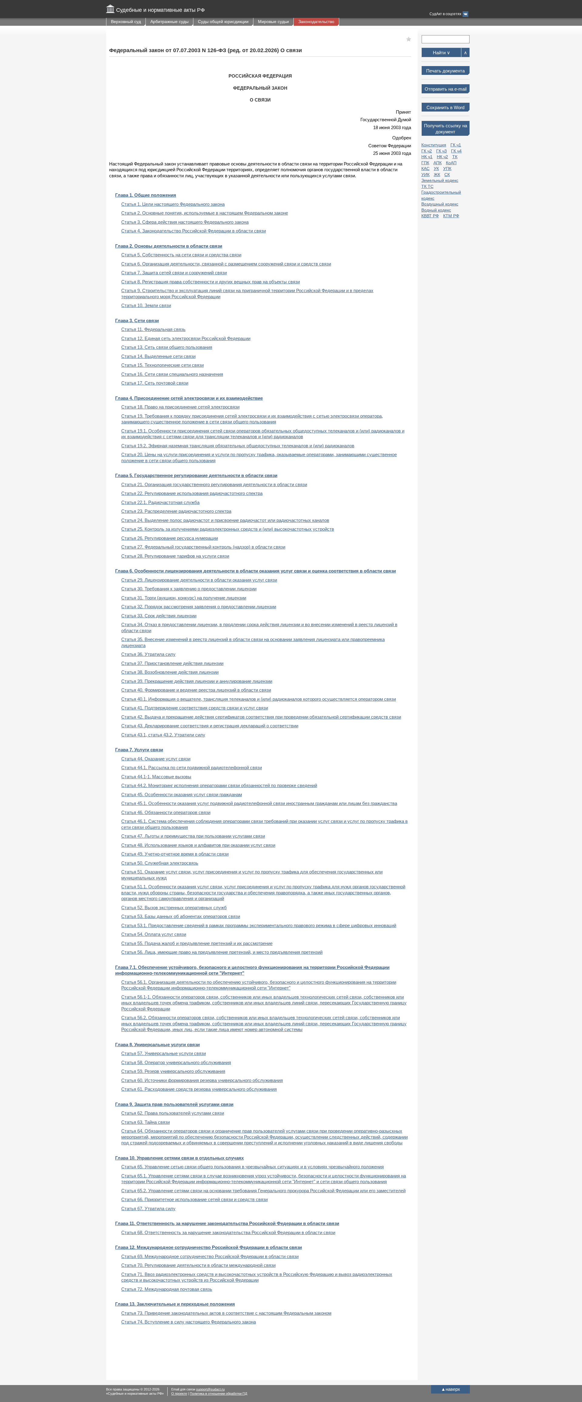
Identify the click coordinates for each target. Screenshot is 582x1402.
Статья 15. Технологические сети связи (162, 365)
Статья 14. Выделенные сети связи (158, 356)
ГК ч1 (455, 144)
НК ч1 (427, 156)
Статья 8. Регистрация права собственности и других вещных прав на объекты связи (210, 281)
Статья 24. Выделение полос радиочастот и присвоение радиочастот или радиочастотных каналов (225, 520)
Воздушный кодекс (439, 204)
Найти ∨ (441, 52)
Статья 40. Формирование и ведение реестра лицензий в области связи (196, 690)
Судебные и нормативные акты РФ (160, 10)
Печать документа (445, 70)
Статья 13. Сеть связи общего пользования (166, 347)
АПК (437, 162)
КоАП (451, 162)
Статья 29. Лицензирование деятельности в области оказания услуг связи (199, 579)
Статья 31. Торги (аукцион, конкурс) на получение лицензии (183, 597)
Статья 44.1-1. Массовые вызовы (156, 776)
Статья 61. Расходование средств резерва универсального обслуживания (199, 1089)
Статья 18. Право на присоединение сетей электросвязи (180, 406)
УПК (447, 168)
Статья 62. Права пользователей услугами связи (172, 1113)
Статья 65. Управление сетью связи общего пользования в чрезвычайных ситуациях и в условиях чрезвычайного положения (252, 1166)
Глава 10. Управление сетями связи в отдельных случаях (179, 1157)
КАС (425, 168)
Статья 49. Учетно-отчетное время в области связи (175, 853)
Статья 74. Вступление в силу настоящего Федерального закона (188, 1321)
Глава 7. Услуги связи (139, 749)
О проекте (179, 1393)
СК (447, 174)
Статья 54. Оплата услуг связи (153, 934)
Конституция (433, 144)
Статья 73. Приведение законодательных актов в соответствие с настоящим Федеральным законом (226, 1313)
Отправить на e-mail (446, 89)
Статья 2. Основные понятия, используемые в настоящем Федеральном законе (204, 212)
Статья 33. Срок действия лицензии (158, 615)
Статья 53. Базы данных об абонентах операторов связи (180, 916)
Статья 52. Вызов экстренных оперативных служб (174, 907)
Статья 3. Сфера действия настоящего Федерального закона (185, 222)
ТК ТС (427, 186)
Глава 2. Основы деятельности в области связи (168, 246)
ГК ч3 (441, 151)
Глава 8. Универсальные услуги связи (157, 1044)
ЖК (437, 174)
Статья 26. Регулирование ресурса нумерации (169, 538)
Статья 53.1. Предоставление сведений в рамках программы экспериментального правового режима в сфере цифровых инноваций (258, 925)
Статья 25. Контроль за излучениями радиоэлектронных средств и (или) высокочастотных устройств (227, 529)
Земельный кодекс (439, 180)
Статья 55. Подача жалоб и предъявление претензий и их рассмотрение (197, 943)
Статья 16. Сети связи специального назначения (172, 374)
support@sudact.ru (210, 1389)
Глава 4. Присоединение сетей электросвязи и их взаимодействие (189, 398)
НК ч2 (442, 156)
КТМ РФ (451, 215)
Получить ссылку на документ (445, 128)
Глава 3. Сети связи (137, 320)
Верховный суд (126, 21)
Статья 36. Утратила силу (148, 654)
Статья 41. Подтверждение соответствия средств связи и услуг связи (194, 707)
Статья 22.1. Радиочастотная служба (160, 502)
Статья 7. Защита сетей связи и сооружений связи (174, 272)
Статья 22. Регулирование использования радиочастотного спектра (192, 493)
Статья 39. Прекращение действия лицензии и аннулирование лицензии (196, 681)
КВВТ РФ (430, 215)
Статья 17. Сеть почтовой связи (154, 383)
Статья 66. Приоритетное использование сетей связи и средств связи (194, 1199)
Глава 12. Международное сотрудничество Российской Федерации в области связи (208, 1247)
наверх (450, 1389)
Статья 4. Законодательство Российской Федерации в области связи (193, 230)
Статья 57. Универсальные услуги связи (163, 1053)
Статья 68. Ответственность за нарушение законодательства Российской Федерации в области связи (228, 1232)
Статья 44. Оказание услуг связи (155, 758)
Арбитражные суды (169, 21)
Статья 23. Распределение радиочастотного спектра (176, 511)
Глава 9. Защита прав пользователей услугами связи (174, 1104)
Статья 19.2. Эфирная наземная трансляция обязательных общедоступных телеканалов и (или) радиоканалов (237, 445)
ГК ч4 (456, 151)
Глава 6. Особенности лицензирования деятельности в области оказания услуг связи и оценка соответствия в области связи (255, 570)
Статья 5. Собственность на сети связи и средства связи (181, 254)
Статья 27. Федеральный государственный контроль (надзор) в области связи (203, 546)
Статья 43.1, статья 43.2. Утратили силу (163, 734)
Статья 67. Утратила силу (148, 1208)
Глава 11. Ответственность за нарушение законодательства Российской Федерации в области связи (227, 1223)
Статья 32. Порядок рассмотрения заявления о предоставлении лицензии (198, 606)
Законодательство (316, 21)
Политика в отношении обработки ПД (218, 1393)
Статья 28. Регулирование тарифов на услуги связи (175, 556)
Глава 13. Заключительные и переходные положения (175, 1304)
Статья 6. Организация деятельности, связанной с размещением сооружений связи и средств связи (226, 263)
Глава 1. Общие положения (145, 195)
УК (436, 168)
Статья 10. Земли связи (146, 305)
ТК (454, 156)
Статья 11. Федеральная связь (153, 329)
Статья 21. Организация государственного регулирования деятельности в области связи (214, 484)
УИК (425, 174)
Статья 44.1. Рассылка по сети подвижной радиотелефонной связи (191, 767)
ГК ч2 (426, 151)
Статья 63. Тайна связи (145, 1122)
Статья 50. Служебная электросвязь (159, 863)
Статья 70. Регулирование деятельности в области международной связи (198, 1265)
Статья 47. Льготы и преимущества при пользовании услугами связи (193, 836)
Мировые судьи (273, 21)
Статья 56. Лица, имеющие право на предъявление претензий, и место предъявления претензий (222, 952)
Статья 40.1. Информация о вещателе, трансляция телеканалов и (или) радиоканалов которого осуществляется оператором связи (258, 699)
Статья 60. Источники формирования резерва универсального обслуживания (202, 1080)
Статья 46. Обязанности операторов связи (165, 812)
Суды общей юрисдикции (223, 21)
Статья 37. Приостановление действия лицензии (172, 663)
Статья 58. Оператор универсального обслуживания (176, 1062)
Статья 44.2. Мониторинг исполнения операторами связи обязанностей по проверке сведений (219, 785)
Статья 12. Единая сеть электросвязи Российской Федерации (185, 338)
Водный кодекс (436, 210)
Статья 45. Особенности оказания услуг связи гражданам (181, 794)
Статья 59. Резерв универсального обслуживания (173, 1071)
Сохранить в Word (445, 107)
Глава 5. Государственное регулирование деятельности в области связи (196, 475)
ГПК (425, 162)
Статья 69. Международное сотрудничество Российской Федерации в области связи (210, 1256)
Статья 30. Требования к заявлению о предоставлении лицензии (188, 588)
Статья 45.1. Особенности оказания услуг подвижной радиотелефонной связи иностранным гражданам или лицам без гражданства (259, 803)
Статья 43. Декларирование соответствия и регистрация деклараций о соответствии (209, 725)
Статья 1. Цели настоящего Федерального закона (173, 204)
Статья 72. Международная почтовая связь (166, 1289)
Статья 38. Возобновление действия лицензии (170, 672)
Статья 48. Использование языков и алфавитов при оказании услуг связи (198, 845)
